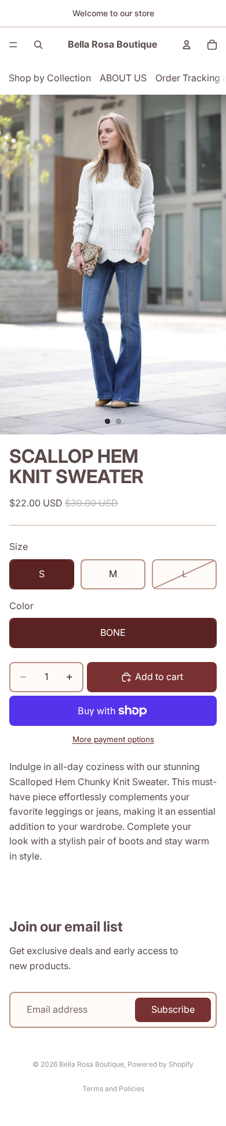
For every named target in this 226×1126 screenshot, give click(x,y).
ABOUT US (123, 78)
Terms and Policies (113, 1088)
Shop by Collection (50, 78)
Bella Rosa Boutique (91, 1064)
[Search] (38, 44)
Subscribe (173, 1009)
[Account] (186, 44)
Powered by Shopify (160, 1064)
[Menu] (13, 44)
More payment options (113, 739)
